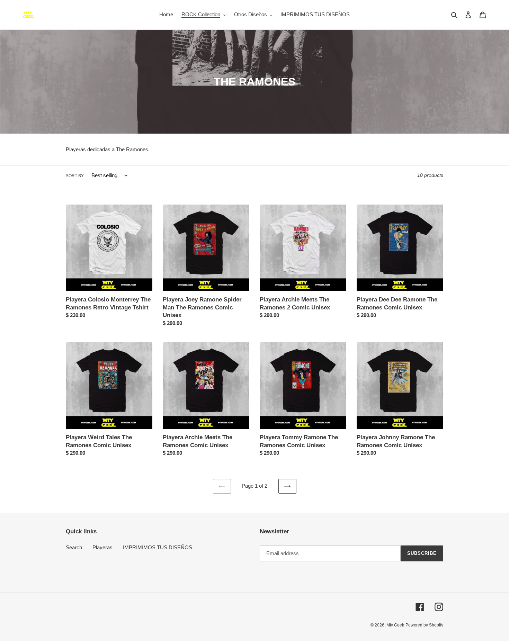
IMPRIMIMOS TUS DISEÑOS (157, 547)
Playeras (102, 547)
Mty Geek (395, 625)
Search (74, 547)
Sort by (75, 175)
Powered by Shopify (424, 625)
